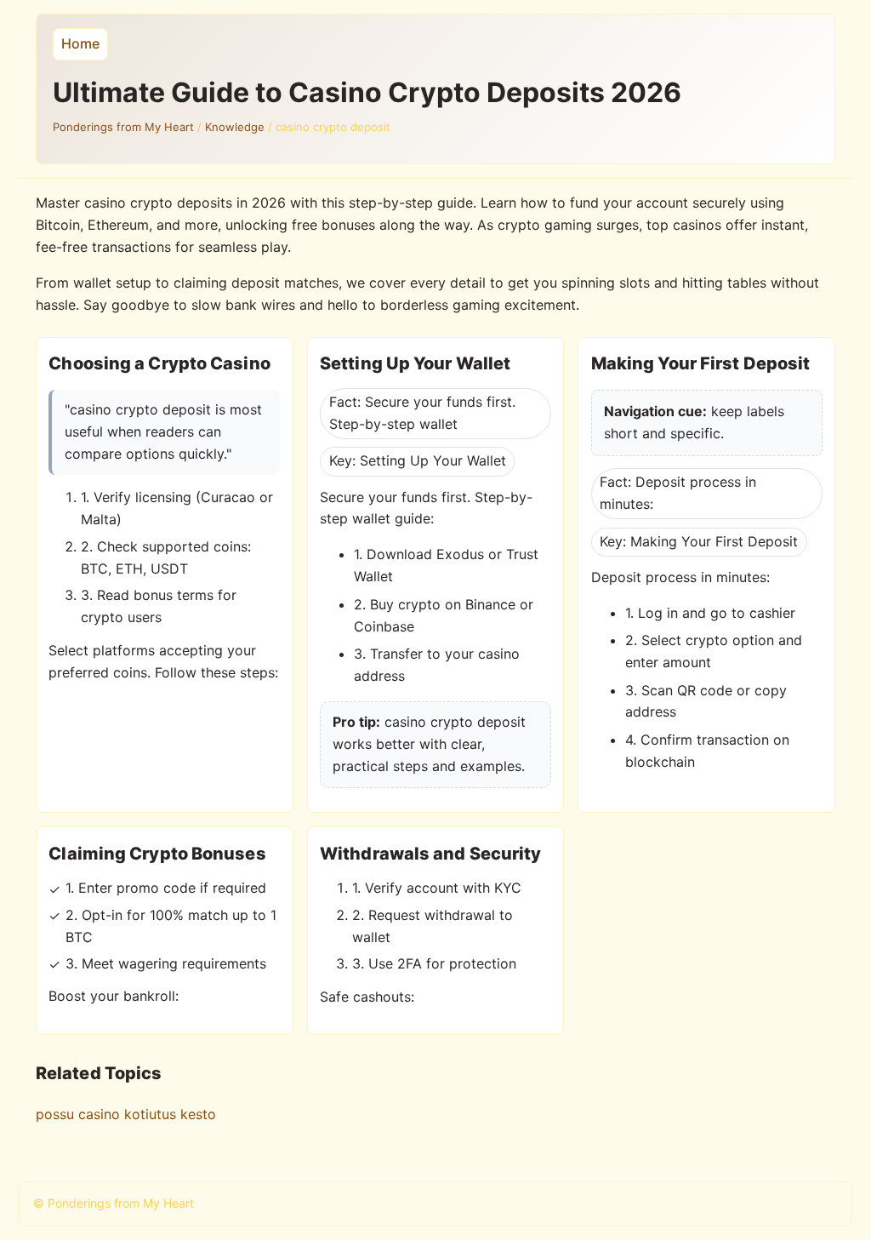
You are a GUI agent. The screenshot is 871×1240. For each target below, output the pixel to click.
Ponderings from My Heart (123, 127)
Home (80, 43)
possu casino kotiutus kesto (126, 1114)
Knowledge (235, 127)
